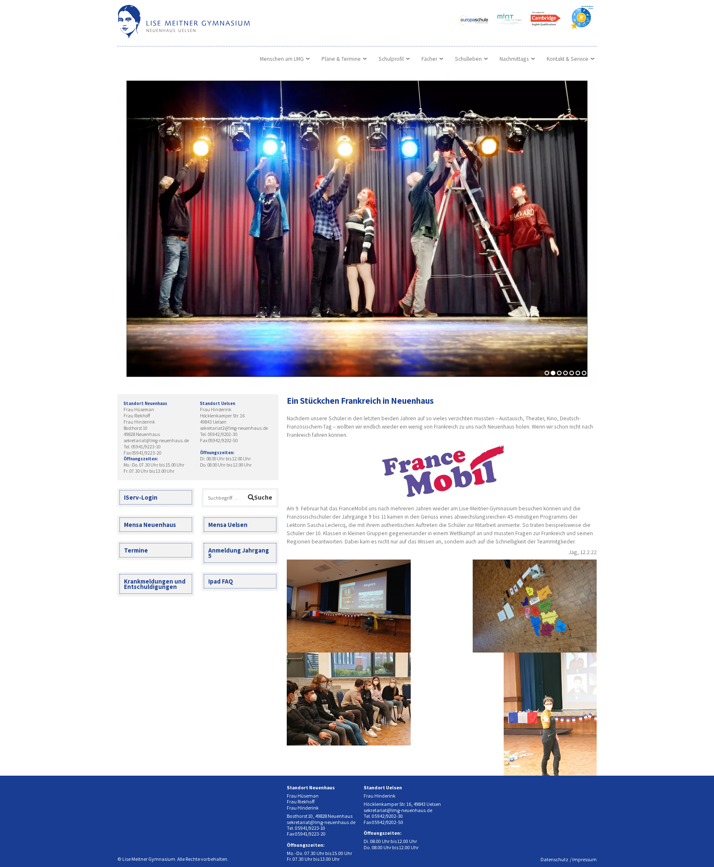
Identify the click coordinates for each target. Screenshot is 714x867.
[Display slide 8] (590, 373)
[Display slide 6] (578, 373)
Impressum (584, 859)
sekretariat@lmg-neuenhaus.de (156, 440)
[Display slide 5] (571, 373)
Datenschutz (554, 859)
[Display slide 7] (584, 373)
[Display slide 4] (565, 373)
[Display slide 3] (559, 373)
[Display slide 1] (547, 373)
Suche (263, 497)
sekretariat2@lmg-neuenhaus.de (234, 428)
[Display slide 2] (553, 373)
